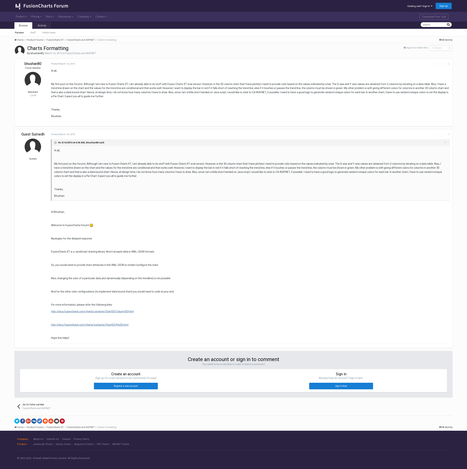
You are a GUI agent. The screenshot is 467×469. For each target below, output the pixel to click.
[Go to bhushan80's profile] (20, 50)
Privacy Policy (81, 439)
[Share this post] (449, 64)
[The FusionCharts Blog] (413, 458)
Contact (100, 16)
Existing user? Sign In (419, 6)
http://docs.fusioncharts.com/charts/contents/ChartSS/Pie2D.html (89, 324)
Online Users (48, 32)
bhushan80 (37, 53)
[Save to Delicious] (39, 421)
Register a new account (126, 386)
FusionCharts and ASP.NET (80, 53)
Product (20, 16)
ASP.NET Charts (120, 444)
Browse (23, 25)
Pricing (35, 16)
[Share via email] (56, 421)
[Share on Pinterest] (62, 421)
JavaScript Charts (43, 444)
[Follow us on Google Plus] (438, 458)
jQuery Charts (63, 444)
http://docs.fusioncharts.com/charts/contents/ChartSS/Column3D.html (92, 311)
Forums (19, 32)
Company (83, 16)
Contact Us (53, 439)
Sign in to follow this (417, 47)
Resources (64, 16)
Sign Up (443, 6)
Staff (33, 32)
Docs (49, 16)
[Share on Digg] (33, 421)
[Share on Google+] (28, 421)
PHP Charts (103, 444)
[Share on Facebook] (22, 421)
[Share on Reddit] (45, 421)
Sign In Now (341, 386)
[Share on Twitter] (17, 421)
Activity (42, 25)
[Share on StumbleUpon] (50, 421)
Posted (63, 63)
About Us (38, 439)
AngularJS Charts (84, 444)
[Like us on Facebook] (422, 458)
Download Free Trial (434, 16)
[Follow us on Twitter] (430, 458)
